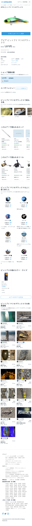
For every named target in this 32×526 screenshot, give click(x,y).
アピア (14, 60)
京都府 (7, 491)
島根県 (11, 493)
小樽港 (7, 510)
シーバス (28, 149)
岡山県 (15, 493)
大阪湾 (21, 503)
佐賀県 (7, 496)
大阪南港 (7, 508)
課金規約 (7, 476)
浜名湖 (17, 503)
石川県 (11, 488)
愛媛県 (15, 494)
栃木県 (19, 485)
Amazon (6, 81)
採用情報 (22, 479)
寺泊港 (7, 506)
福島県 (11, 485)
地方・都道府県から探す (11, 457)
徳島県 (7, 494)
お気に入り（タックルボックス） (13, 461)
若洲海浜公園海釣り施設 (21, 505)
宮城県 (19, 483)
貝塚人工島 (22, 506)
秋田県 (23, 483)
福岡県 (23, 494)
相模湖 (7, 502)
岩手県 (15, 483)
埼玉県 (7, 486)
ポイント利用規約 (9, 474)
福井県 (15, 488)
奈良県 (19, 491)
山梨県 (19, 488)
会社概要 (17, 479)
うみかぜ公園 (13, 502)
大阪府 (11, 491)
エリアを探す (20, 456)
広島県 (19, 493)
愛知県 (15, 490)
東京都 (15, 486)
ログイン (19, 462)
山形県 (7, 485)
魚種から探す (21, 457)
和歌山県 (24, 491)
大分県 (19, 496)
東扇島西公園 (20, 502)
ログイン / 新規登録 (22, 2)
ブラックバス (4, 149)
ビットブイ (14, 62)
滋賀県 (23, 490)
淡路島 (26, 503)
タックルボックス (9, 459)
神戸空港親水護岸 (9, 505)
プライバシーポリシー (20, 468)
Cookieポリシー (9, 469)
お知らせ (12, 479)
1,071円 (4, 78)
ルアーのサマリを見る (16, 297)
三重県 (19, 490)
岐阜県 (7, 490)
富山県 (7, 488)
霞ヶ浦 (13, 503)
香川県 (11, 494)
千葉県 (11, 486)
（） (11, 78)
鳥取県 (7, 493)
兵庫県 (15, 491)
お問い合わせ (20, 477)
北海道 (7, 483)
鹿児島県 (7, 498)
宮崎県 (23, 496)
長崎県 (11, 496)
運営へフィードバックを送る (12, 464)
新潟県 (25, 486)
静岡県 (11, 490)
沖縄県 (12, 498)
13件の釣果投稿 (11, 52)
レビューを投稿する (21, 88)
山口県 (23, 493)
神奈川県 (20, 486)
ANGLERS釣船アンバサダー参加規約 (20, 476)
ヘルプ (7, 468)
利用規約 (12, 468)
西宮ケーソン (14, 508)
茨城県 (15, 485)
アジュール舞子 (22, 508)
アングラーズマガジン (10, 462)
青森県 (11, 483)
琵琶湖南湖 (8, 503)
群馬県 (23, 485)
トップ (7, 456)
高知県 (19, 494)
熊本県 (15, 496)
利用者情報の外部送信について (13, 472)
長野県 (23, 488)
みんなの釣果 (13, 456)
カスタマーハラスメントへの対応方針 (14, 471)
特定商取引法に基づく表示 (21, 474)
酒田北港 (16, 506)
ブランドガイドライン (10, 477)
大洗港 (11, 506)
